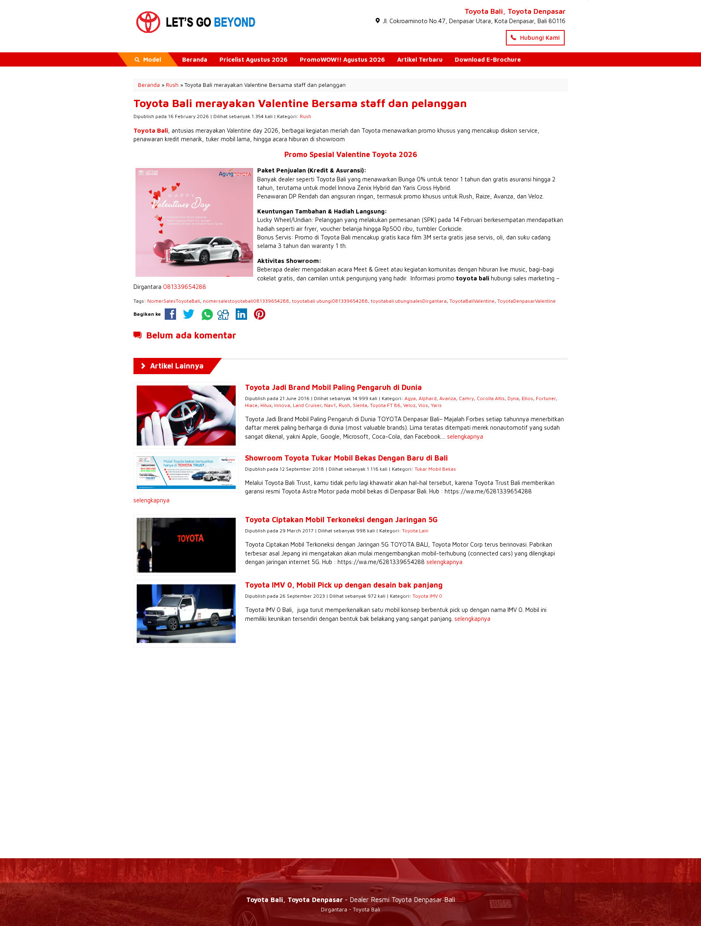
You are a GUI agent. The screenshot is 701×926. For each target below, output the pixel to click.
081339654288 (184, 286)
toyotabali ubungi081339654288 (330, 301)
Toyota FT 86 (385, 405)
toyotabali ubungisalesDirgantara (409, 301)
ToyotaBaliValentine (472, 301)
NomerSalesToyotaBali (173, 301)
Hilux (265, 405)
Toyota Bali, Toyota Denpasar (515, 11)
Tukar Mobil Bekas (435, 469)
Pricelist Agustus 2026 (253, 59)
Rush (305, 116)
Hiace (251, 405)
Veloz (409, 405)
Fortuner (546, 398)
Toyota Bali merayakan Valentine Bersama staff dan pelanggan (300, 103)
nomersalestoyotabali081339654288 (246, 301)
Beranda (194, 59)
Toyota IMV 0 (427, 596)
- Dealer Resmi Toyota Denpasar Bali (350, 899)
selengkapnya (465, 436)
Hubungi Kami (539, 37)
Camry (466, 398)
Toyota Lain (415, 531)
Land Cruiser (307, 405)
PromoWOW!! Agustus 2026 (342, 59)
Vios (423, 405)
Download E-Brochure (488, 59)
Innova (282, 405)
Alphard (428, 398)
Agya (410, 398)
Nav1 (330, 405)
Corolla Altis (491, 398)
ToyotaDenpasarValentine (526, 301)
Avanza (447, 398)
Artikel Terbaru (420, 59)
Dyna (513, 398)
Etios (527, 398)
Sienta (360, 405)
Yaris (436, 405)
